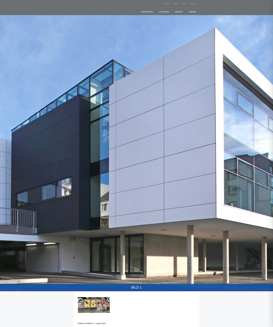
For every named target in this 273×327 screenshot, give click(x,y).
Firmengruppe (147, 12)
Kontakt (184, 3)
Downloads (193, 3)
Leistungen (164, 12)
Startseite (166, 3)
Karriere (192, 12)
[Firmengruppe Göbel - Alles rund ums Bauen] (93, 7)
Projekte (179, 12)
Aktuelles (175, 3)
